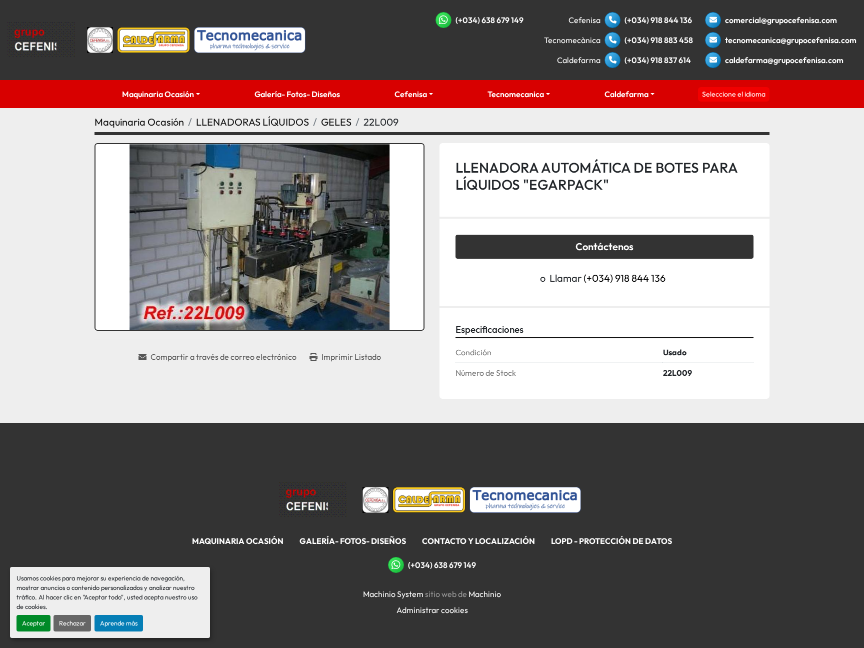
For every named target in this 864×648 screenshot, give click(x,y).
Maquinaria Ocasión (158, 94)
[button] (160, 94)
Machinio (484, 594)
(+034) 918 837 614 (657, 60)
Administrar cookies (432, 610)
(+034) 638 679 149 (490, 20)
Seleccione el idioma (734, 94)
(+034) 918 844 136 (658, 20)
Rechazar (72, 623)
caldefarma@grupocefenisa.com (784, 60)
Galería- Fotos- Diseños (297, 94)
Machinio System (393, 594)
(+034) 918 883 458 (658, 40)
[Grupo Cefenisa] (312, 499)
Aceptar (33, 623)
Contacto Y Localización (478, 541)
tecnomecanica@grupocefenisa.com (790, 40)
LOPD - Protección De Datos (611, 541)
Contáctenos (605, 246)
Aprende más (119, 623)
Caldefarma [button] (626, 94)
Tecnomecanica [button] (516, 94)
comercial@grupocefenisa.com (781, 20)
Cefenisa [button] (410, 94)
